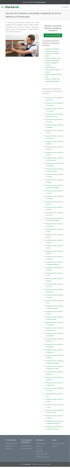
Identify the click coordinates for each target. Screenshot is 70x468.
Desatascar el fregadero (52, 49)
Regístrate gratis (41, 2)
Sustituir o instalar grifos (52, 79)
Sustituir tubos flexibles (52, 81)
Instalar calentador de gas (53, 58)
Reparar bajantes (50, 67)
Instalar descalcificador (52, 60)
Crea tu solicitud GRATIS (52, 35)
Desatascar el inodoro (51, 51)
